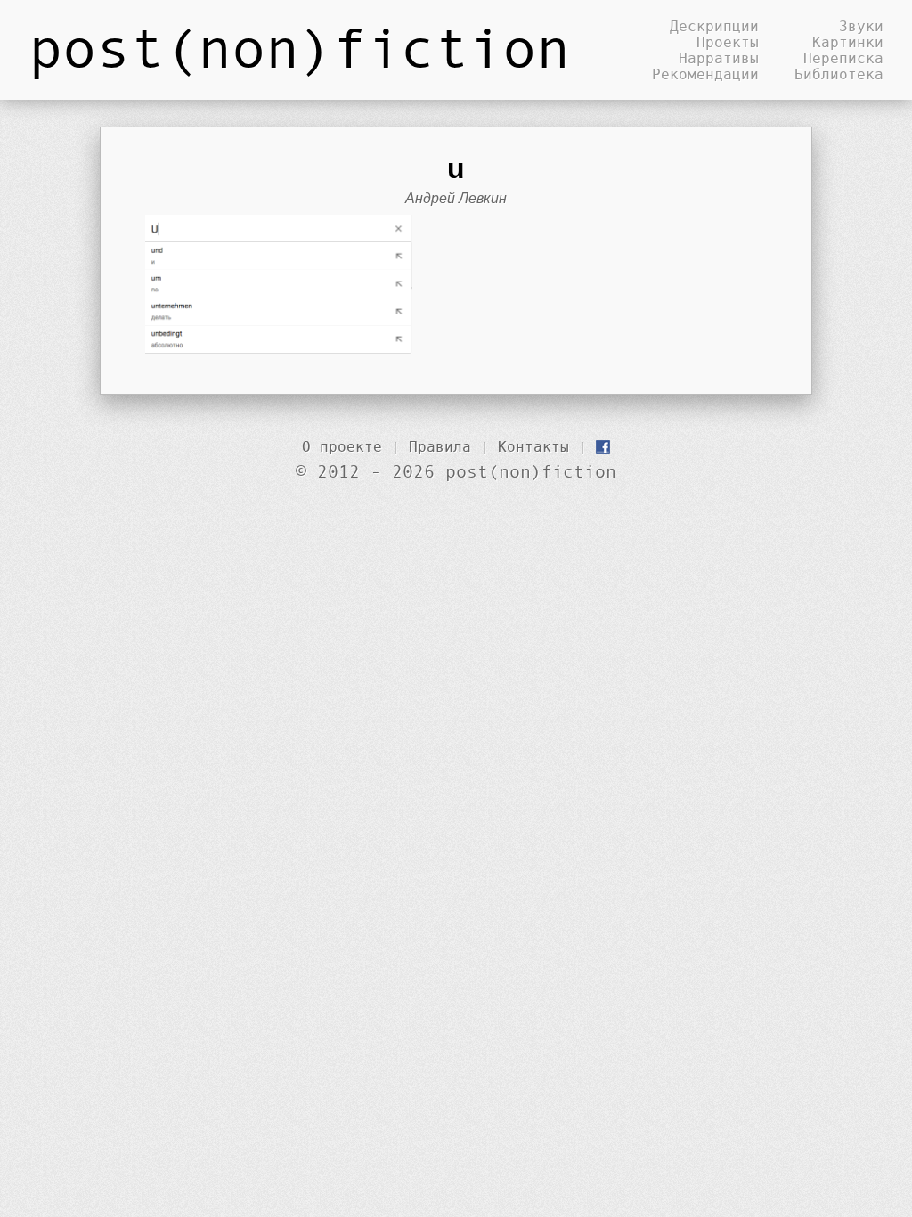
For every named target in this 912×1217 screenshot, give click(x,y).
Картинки (848, 42)
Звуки (861, 26)
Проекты (727, 42)
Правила (440, 446)
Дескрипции (714, 26)
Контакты (533, 446)
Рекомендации (705, 74)
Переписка (843, 58)
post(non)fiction (299, 46)
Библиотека (839, 74)
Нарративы (719, 58)
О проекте (342, 446)
